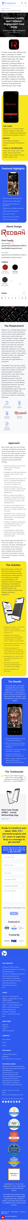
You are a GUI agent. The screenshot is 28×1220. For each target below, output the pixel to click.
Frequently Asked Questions (9, 1054)
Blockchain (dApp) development (10, 976)
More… (4, 987)
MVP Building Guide (7, 1070)
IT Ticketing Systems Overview (10, 1078)
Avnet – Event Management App (10, 1002)
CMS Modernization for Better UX (11, 1080)
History (4, 1042)
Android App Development (9, 983)
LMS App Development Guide (10, 1074)
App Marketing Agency (8, 971)
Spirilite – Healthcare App (9, 1009)
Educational (5, 1026)
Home (3, 8)
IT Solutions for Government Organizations (13, 974)
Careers (4, 1045)
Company (5, 1035)
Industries (6, 1021)
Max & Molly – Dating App (9, 1011)
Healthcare (5, 1024)
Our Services (7, 963)
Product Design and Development (11, 978)
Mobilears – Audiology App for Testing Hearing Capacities (12, 999)
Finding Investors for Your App (10, 1072)
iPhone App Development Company (11, 980)
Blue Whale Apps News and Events (11, 1059)
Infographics (5, 1056)
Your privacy (15, 1211)
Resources (6, 1050)
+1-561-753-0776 (14, 852)
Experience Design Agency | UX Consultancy (13, 969)
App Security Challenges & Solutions (11, 1076)
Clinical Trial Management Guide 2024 (12, 1084)
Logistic (4, 1028)
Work (7, 8)
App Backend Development (9, 985)
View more (5, 818)
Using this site (5, 1211)
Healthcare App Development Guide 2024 (13, 1066)
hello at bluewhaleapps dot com (12, 1095)
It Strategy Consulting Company (10, 967)
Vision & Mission (6, 1039)
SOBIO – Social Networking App (10, 1007)
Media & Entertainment (8, 1030)
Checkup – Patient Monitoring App (11, 1014)
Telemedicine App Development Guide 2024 (13, 1068)
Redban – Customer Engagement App (12, 1005)
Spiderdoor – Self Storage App (10, 996)
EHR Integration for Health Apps (10, 1082)
